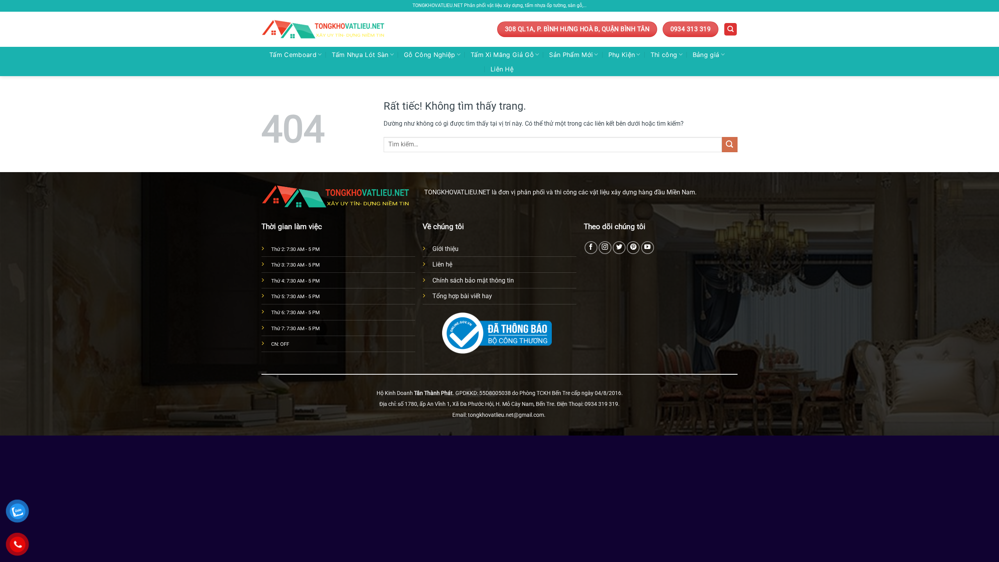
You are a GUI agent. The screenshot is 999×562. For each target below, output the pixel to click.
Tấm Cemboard (292, 55)
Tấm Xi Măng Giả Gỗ (502, 55)
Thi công (664, 55)
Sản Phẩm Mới (571, 55)
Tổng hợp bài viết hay (462, 296)
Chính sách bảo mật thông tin (473, 280)
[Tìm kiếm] (730, 29)
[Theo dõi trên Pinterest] (633, 247)
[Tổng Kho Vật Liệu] (324, 29)
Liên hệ (442, 264)
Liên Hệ (502, 69)
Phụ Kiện (621, 55)
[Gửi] (730, 144)
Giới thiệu (445, 249)
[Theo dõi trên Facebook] (591, 247)
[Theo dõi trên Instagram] (605, 247)
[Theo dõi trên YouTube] (647, 247)
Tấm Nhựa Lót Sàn (360, 55)
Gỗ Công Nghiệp (429, 55)
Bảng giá (706, 55)
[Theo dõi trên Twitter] (619, 247)
